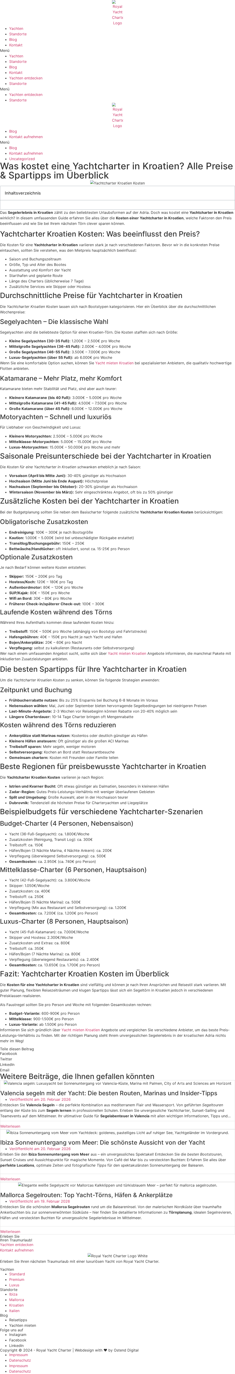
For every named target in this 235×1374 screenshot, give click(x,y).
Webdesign (84, 1350)
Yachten (16, 28)
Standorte (18, 34)
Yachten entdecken (25, 78)
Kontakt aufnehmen (26, 136)
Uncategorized (22, 158)
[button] (117, 50)
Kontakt (15, 45)
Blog (13, 39)
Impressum (18, 1354)
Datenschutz (20, 1360)
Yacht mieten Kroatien (114, 363)
